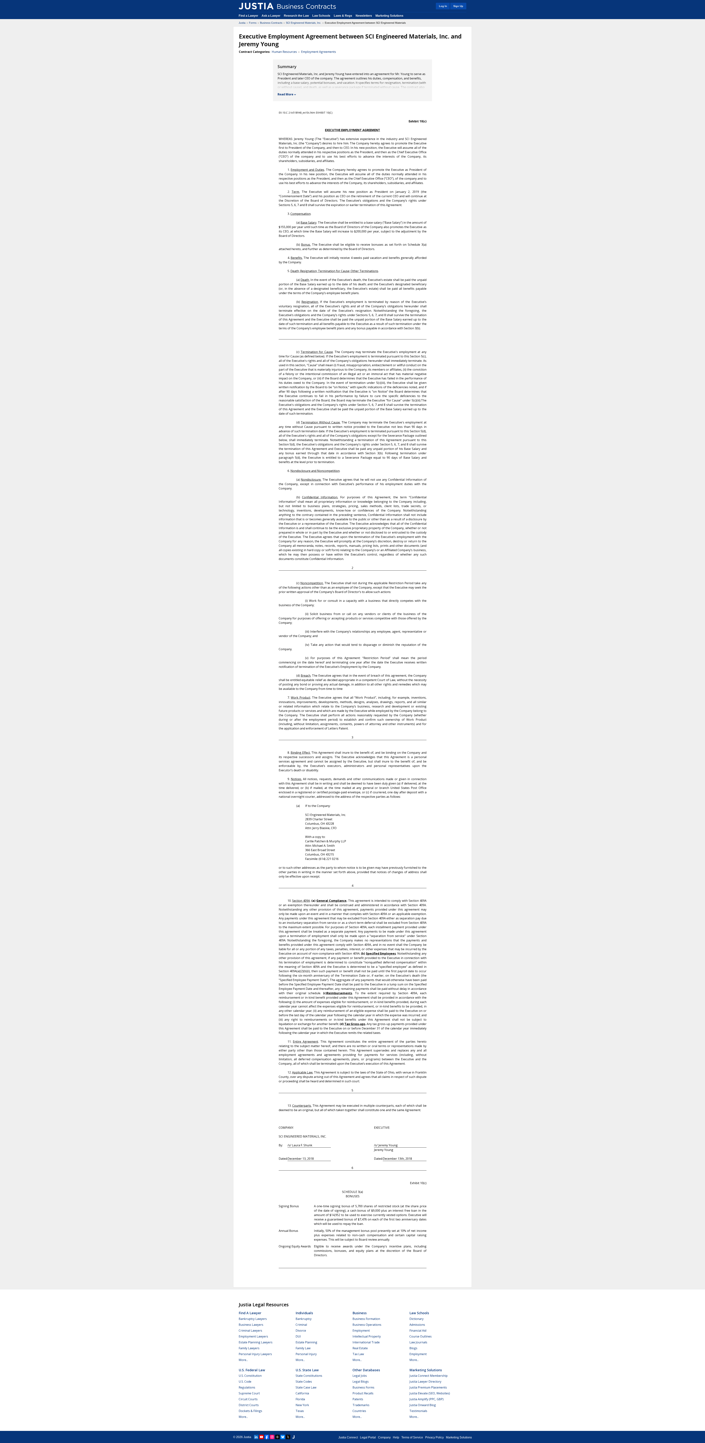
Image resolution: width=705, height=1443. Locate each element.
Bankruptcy (304, 1319)
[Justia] (256, 6)
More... (243, 1360)
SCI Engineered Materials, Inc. (303, 22)
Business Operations (366, 1325)
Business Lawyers (251, 1325)
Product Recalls (362, 1393)
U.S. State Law (307, 1370)
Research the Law (296, 15)
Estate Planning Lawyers (255, 1342)
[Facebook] (267, 1437)
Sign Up (458, 6)
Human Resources (284, 52)
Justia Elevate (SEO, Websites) (429, 1393)
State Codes (304, 1382)
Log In (443, 6)
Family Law (303, 1348)
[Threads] (277, 1437)
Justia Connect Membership (428, 1376)
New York (302, 1405)
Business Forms (363, 1387)
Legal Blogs (360, 1382)
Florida (300, 1399)
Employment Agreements (318, 52)
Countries (359, 1411)
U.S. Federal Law (252, 1370)
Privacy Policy (434, 1437)
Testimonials (418, 1411)
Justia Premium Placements (428, 1387)
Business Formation (366, 1319)
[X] (288, 1437)
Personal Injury (306, 1354)
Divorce (301, 1331)
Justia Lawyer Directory (425, 1382)
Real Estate (360, 1348)
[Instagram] (272, 1437)
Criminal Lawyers (250, 1331)
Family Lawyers (249, 1348)
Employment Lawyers (253, 1336)
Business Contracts (271, 22)
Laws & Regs (343, 15)
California (302, 1393)
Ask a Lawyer (271, 15)
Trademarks (360, 1405)
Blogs (413, 1348)
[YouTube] (261, 1437)
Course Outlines (420, 1336)
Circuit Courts (248, 1399)
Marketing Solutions (389, 15)
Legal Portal (368, 1437)
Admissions (417, 1325)
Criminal (301, 1325)
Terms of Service (412, 1437)
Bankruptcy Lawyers (253, 1319)
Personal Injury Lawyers (255, 1354)
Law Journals (418, 1342)
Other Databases (366, 1370)
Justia (242, 22)
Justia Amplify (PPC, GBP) (426, 1399)
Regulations (247, 1387)
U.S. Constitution (250, 1376)
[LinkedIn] (256, 1437)
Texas (300, 1411)
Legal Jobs (359, 1376)
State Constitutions (309, 1376)
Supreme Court (249, 1393)
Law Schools (321, 15)
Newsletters (364, 15)
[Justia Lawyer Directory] (293, 1437)
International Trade (366, 1342)
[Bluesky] (283, 1437)
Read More (285, 94)
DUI (298, 1336)
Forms (252, 22)
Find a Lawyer (248, 15)
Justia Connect (348, 1437)
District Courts (249, 1405)
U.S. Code (245, 1382)
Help (396, 1437)
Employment (361, 1331)
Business (359, 1313)
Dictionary (416, 1319)
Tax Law (358, 1354)
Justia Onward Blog (422, 1405)
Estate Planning (306, 1342)
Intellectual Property (366, 1336)
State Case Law (306, 1387)
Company (384, 1437)
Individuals (304, 1313)
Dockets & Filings (250, 1411)
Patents (357, 1399)
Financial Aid (417, 1331)
